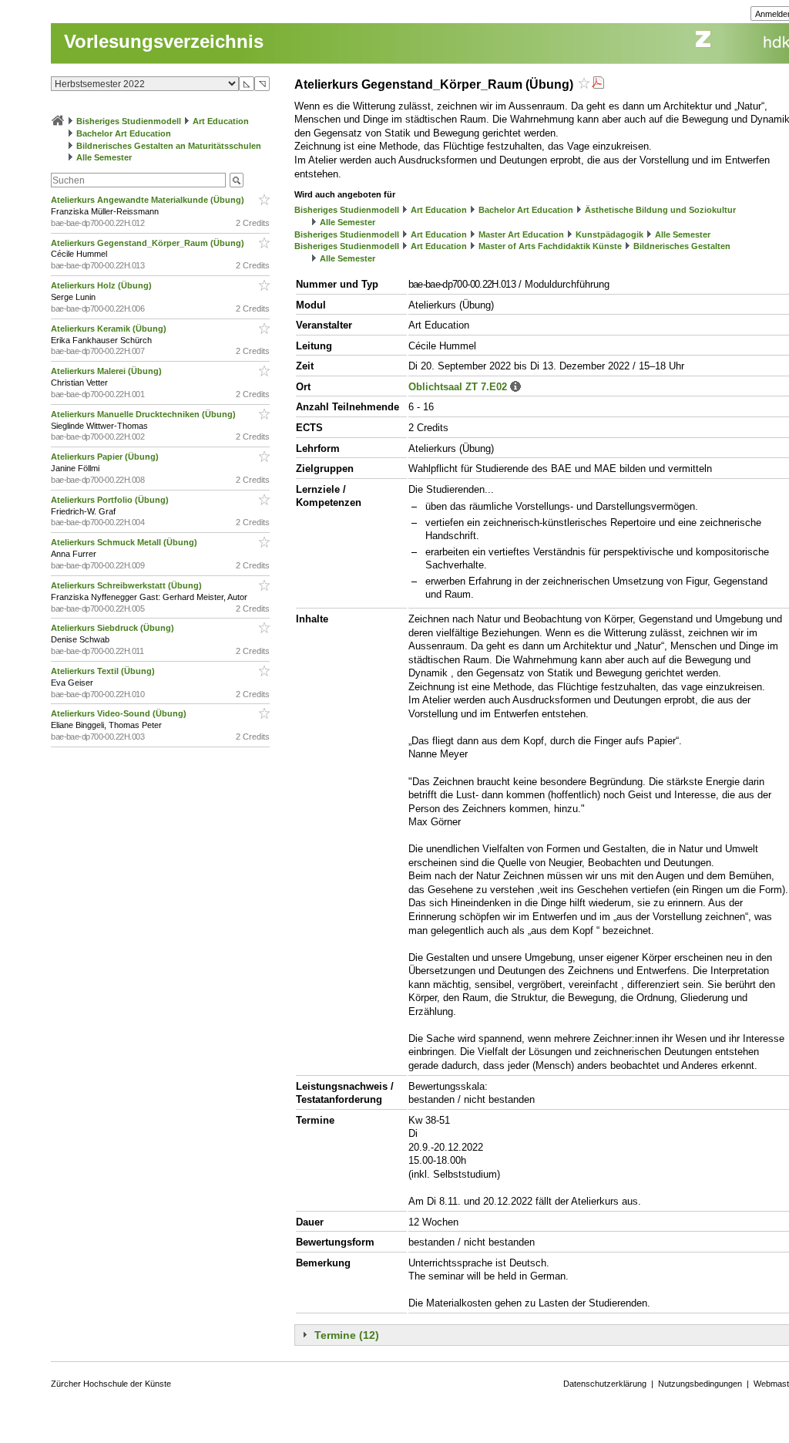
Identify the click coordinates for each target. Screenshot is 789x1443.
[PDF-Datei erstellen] (598, 84)
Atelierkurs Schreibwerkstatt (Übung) (127, 585)
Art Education (221, 121)
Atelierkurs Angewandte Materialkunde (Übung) (149, 199)
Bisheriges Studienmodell (128, 121)
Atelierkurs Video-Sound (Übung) (120, 713)
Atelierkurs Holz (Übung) (102, 285)
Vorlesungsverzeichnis (164, 41)
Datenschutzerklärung (604, 1383)
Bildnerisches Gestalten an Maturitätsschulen (168, 145)
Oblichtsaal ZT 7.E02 (457, 387)
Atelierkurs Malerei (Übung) (107, 371)
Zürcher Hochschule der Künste (111, 1383)
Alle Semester (104, 157)
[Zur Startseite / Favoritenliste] (58, 121)
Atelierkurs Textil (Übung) (104, 671)
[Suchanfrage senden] (236, 180)
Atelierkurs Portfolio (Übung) (111, 499)
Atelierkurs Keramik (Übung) (110, 328)
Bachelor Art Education (123, 133)
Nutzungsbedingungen (700, 1383)
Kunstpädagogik (609, 234)
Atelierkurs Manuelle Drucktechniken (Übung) (144, 414)
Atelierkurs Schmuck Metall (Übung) (125, 542)
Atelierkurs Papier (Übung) (106, 456)
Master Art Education (521, 234)
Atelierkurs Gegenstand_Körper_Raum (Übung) (149, 243)
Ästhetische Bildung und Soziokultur (660, 209)
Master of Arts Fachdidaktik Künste (550, 246)
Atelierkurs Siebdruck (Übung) (113, 627)
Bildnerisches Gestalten (681, 246)
